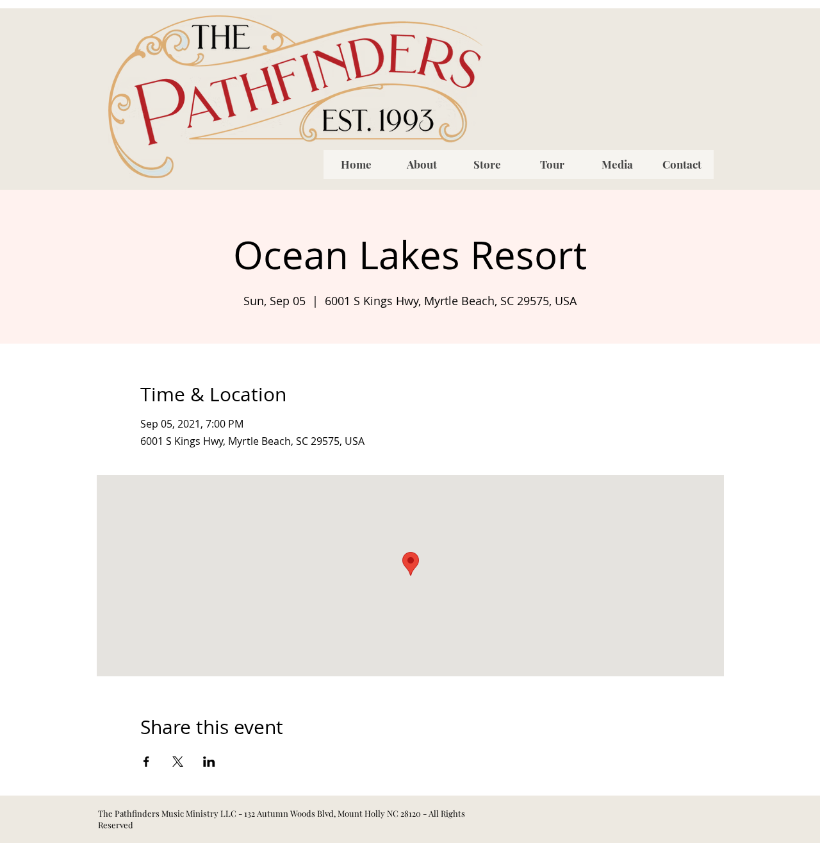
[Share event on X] (178, 761)
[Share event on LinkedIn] (209, 761)
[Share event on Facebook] (146, 761)
